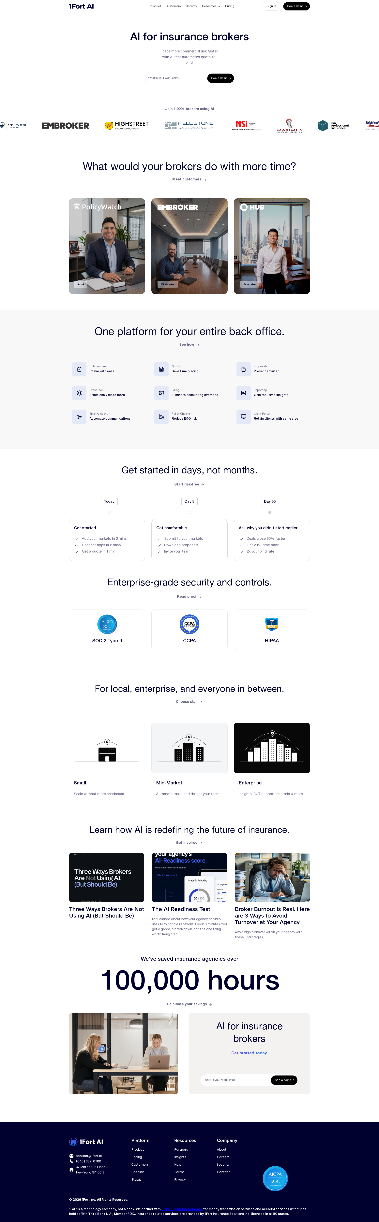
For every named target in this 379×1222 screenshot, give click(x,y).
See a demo (295, 6)
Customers (173, 6)
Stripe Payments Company (182, 1209)
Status (136, 1179)
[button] (211, 6)
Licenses (137, 1172)
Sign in (271, 6)
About (221, 1149)
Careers (223, 1157)
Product (155, 6)
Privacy (180, 1179)
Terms (179, 1172)
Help (177, 1164)
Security (191, 6)
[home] (81, 6)
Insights (180, 1157)
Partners (181, 1149)
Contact (223, 1172)
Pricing (229, 6)
